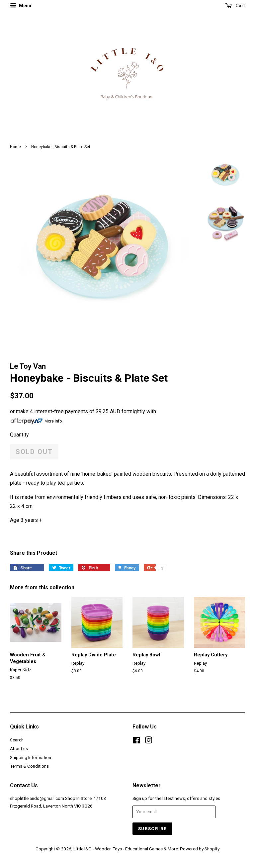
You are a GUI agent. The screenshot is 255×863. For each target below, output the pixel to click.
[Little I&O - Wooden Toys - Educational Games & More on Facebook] (136, 741)
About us (19, 748)
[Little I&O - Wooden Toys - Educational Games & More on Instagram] (148, 741)
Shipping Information (30, 757)
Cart (239, 5)
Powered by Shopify (199, 848)
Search (17, 739)
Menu (24, 5)
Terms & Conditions (29, 766)
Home (15, 146)
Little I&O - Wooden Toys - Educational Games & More (125, 848)
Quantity (19, 435)
